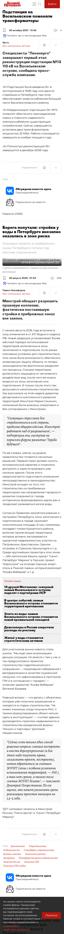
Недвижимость (11, 850)
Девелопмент (18, 846)
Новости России (11, 862)
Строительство (37, 846)
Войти (52, 4)
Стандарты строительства (39, 850)
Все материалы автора (16, 45)
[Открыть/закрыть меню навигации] (34, 4)
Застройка (9, 858)
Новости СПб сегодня (14, 866)
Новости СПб (31, 862)
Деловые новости (12, 854)
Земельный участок (35, 854)
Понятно (51, 915)
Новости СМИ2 (12, 213)
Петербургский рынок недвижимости (38, 858)
